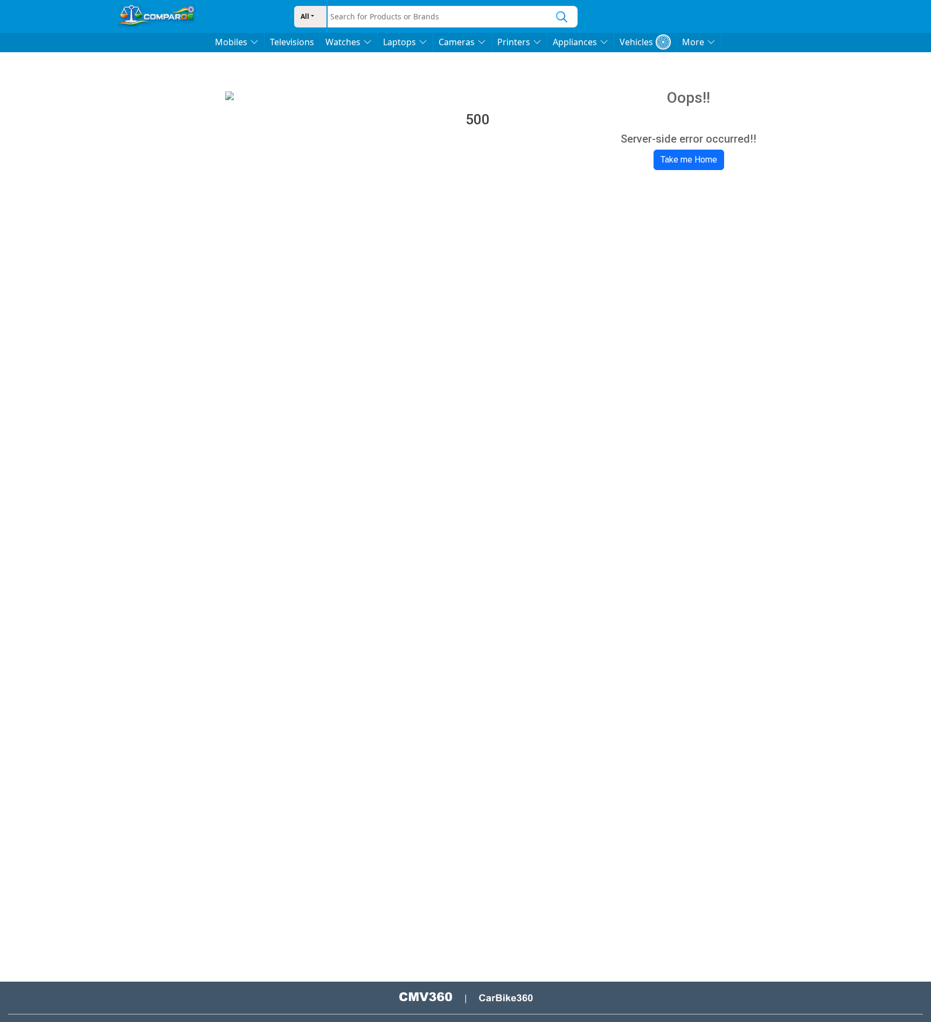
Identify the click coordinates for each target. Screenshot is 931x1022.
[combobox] (437, 16)
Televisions (292, 42)
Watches (342, 42)
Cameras (457, 42)
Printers (513, 42)
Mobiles (231, 42)
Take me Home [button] (689, 159)
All (305, 16)
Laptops (399, 42)
